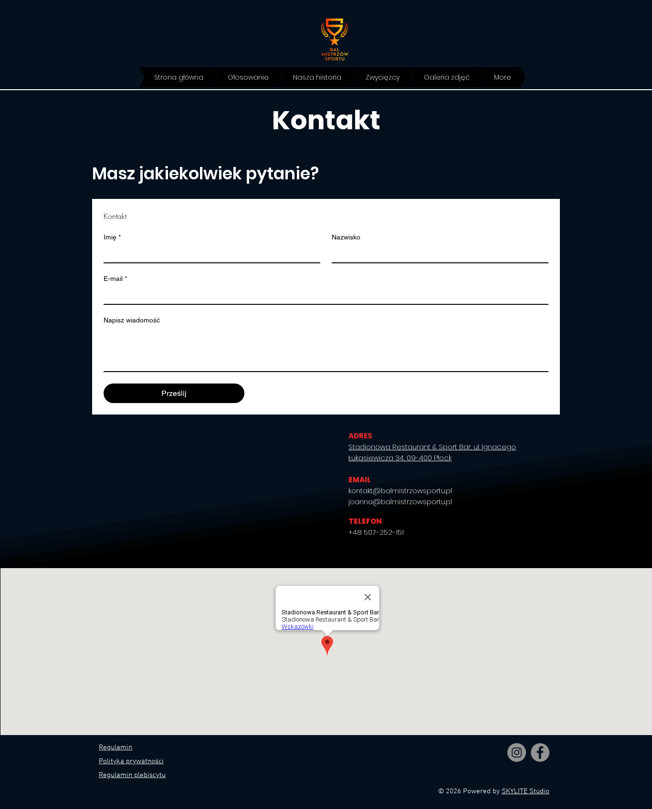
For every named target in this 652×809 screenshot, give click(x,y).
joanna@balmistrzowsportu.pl (400, 502)
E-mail (115, 278)
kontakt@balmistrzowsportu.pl (400, 491)
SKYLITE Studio (525, 791)
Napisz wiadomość (132, 320)
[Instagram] (516, 752)
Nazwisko (346, 237)
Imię (112, 237)
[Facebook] (540, 752)
